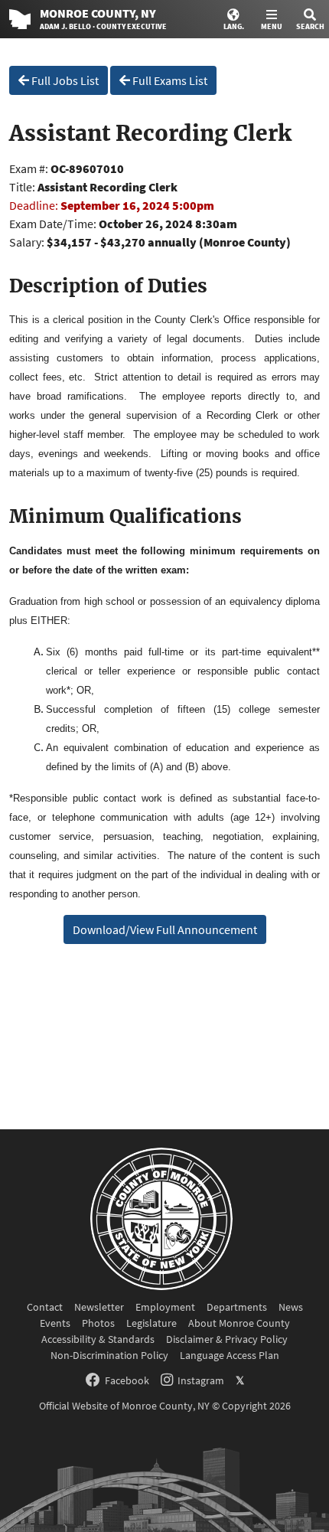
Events (55, 1323)
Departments (237, 1307)
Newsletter (99, 1307)
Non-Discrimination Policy (109, 1355)
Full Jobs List (64, 80)
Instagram (201, 1380)
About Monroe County (239, 1323)
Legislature (151, 1323)
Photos (98, 1323)
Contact (45, 1307)
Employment (165, 1307)
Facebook (127, 1380)
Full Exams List (168, 80)
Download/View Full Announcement (165, 929)
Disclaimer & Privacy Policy (227, 1339)
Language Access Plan (229, 1355)
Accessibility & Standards (98, 1339)
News (291, 1307)
